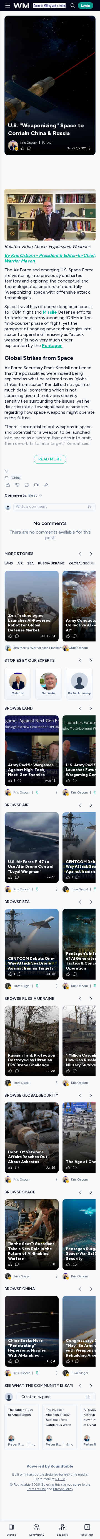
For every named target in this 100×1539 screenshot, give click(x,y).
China (16, 478)
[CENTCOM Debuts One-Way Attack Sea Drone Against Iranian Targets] (32, 944)
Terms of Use (36, 1489)
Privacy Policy (63, 1489)
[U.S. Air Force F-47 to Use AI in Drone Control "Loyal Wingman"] (32, 847)
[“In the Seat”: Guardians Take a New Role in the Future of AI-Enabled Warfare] (32, 1234)
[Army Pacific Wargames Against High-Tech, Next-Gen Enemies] (32, 750)
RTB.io (60, 1479)
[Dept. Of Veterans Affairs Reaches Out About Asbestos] (32, 1137)
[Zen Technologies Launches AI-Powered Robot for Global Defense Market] (32, 606)
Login (85, 6)
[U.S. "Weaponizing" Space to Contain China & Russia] (50, 85)
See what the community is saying (41, 1385)
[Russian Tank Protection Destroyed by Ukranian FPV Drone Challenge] (32, 1041)
